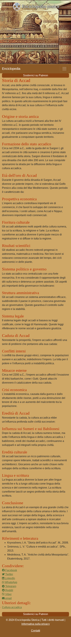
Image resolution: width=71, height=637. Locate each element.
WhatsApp (10, 582)
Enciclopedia (11, 68)
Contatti (35, 630)
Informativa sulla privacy (35, 624)
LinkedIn (9, 578)
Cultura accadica (12, 607)
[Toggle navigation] (64, 68)
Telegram (10, 586)
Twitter (9, 574)
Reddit (9, 590)
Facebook (11, 570)
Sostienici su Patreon (35, 75)
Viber (8, 594)
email (8, 598)
